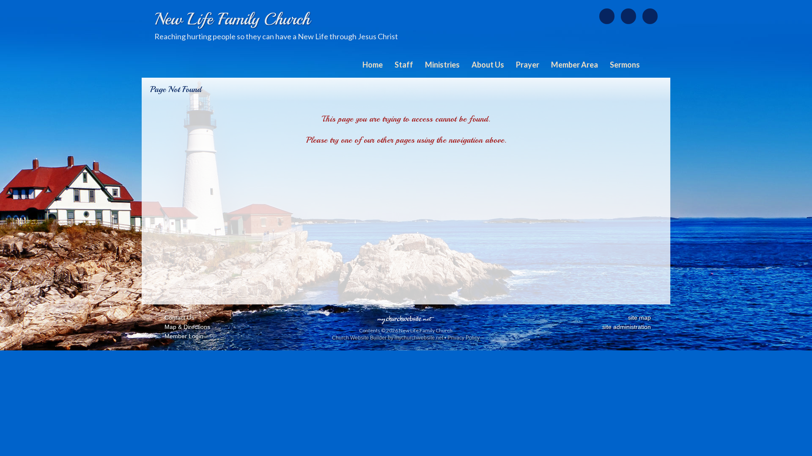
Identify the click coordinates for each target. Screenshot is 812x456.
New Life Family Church (232, 19)
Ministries (442, 64)
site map (639, 317)
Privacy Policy (463, 338)
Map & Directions (185, 326)
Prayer (527, 64)
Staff (404, 64)
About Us (488, 64)
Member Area (574, 64)
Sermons (625, 64)
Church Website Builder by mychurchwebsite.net (387, 338)
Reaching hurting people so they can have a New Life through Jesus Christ (276, 36)
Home (372, 64)
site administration (626, 326)
